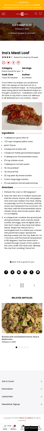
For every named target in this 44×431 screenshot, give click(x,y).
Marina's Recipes (18, 33)
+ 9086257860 (23, 2)
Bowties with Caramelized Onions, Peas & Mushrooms (20, 338)
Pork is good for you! (25, 262)
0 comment (30, 33)
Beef (14, 262)
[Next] (39, 325)
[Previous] (4, 325)
